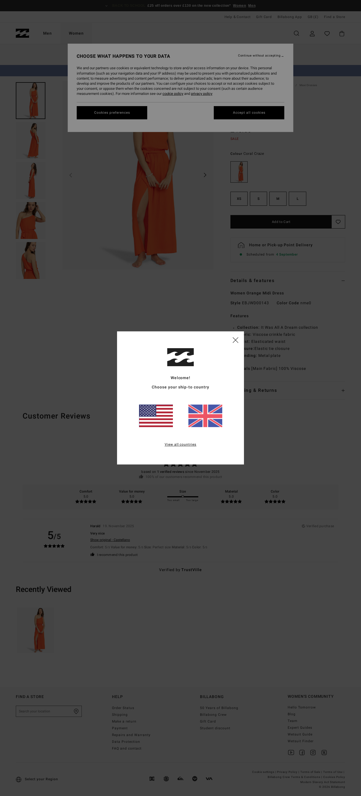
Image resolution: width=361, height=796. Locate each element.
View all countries (181, 444)
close (235, 340)
